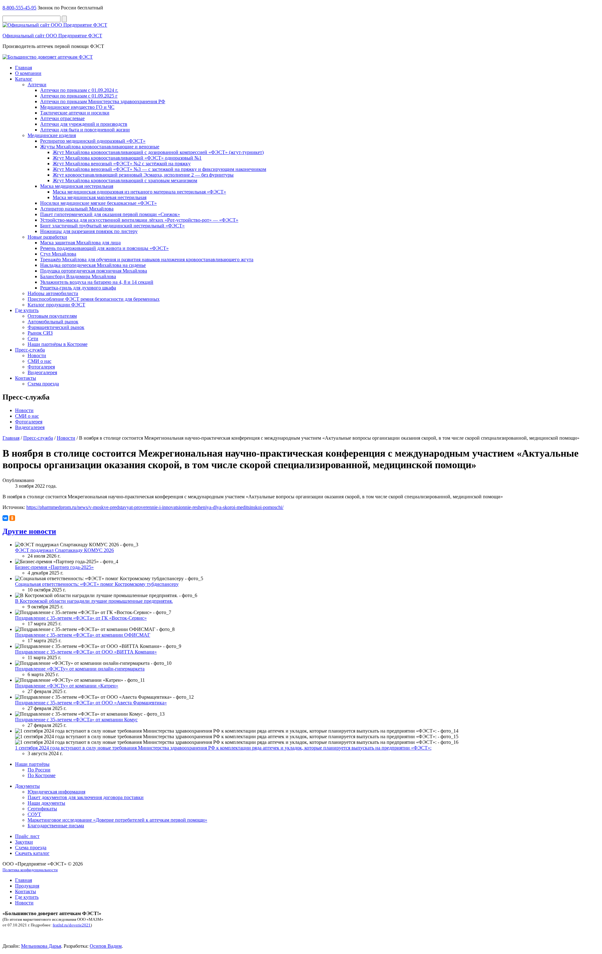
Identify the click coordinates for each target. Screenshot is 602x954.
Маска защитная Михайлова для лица (80, 242)
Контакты (25, 378)
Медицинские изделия (52, 135)
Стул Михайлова (58, 254)
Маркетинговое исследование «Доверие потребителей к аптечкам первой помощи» (117, 820)
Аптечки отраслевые (62, 118)
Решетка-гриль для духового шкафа (78, 287)
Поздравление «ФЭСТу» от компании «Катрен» (66, 685)
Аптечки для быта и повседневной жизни (85, 129)
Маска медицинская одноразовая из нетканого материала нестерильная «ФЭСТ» (139, 191)
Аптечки (37, 84)
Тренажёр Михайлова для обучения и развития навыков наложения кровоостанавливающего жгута (146, 259)
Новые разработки (47, 237)
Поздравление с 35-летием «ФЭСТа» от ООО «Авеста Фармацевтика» (91, 702)
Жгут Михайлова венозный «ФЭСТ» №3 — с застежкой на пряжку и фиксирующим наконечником (159, 169)
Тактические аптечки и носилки (74, 112)
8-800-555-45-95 (19, 7)
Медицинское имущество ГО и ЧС (77, 107)
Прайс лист (27, 836)
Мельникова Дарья (41, 946)
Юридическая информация (56, 791)
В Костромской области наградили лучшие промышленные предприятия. (94, 601)
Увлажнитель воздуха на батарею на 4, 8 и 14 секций (96, 282)
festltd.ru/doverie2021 (72, 925)
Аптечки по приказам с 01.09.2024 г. (79, 90)
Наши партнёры (32, 764)
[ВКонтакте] (5, 518)
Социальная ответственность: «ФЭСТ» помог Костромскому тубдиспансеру (97, 584)
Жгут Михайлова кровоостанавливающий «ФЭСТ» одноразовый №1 (127, 158)
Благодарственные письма (56, 825)
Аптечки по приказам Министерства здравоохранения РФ (102, 101)
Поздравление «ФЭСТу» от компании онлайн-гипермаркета (80, 668)
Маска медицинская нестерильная (76, 186)
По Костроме (41, 775)
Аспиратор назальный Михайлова (77, 208)
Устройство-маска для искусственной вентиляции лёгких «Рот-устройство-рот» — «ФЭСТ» (139, 220)
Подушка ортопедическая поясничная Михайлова (93, 270)
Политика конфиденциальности (30, 869)
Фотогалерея (41, 366)
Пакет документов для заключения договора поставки (86, 797)
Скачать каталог (32, 853)
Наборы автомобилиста (53, 293)
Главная (23, 67)
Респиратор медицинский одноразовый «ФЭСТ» (92, 141)
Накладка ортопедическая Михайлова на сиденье (93, 265)
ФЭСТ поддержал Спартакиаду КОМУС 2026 (64, 550)
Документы (27, 786)
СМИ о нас (39, 361)
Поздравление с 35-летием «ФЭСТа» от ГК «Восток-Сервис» (81, 618)
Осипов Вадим (106, 946)
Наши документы (46, 803)
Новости (37, 355)
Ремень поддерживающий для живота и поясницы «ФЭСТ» (104, 248)
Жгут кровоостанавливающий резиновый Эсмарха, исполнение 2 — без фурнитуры (143, 175)
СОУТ (34, 814)
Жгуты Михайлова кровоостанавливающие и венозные (99, 146)
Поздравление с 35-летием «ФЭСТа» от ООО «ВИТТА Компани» (86, 652)
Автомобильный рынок (53, 321)
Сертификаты (42, 808)
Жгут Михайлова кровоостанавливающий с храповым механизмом (125, 180)
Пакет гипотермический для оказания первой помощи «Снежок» (110, 214)
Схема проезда (43, 383)
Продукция (27, 885)
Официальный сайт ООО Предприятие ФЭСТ (52, 35)
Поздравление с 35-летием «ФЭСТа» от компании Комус (76, 719)
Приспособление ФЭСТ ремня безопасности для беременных (94, 299)
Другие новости (29, 531)
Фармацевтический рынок (56, 327)
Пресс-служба (30, 349)
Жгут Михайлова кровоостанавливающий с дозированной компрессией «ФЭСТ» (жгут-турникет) (158, 152)
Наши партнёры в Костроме (57, 344)
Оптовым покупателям (52, 316)
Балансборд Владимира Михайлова (78, 276)
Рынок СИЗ (40, 333)
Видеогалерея (42, 372)
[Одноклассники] (12, 518)
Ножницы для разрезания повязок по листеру (89, 231)
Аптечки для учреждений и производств (83, 124)
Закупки (24, 842)
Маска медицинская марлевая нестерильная (99, 197)
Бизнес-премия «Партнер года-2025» (54, 567)
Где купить (27, 310)
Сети (33, 338)
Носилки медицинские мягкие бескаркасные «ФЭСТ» (98, 203)
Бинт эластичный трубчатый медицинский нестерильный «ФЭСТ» (112, 225)
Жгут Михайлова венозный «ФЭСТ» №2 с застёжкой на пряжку (122, 163)
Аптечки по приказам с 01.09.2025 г (79, 95)
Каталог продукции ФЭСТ (56, 304)
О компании (28, 73)
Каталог (23, 79)
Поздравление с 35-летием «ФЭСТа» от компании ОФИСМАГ (82, 635)
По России (39, 769)
